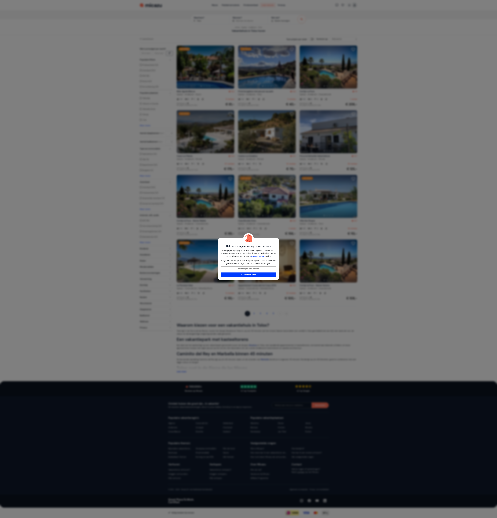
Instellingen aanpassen (248, 268)
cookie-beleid (258, 256)
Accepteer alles (248, 274)
